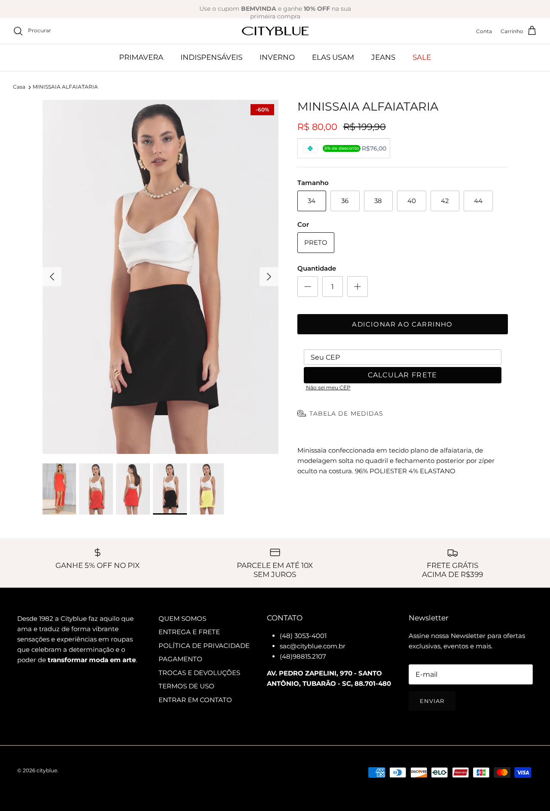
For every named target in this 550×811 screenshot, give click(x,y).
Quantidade (316, 268)
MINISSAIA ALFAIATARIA (65, 87)
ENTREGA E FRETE (189, 632)
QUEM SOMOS (182, 618)
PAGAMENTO (180, 659)
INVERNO (277, 57)
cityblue (47, 770)
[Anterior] (52, 276)
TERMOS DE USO (186, 686)
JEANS (383, 57)
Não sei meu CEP (328, 387)
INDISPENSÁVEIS (211, 57)
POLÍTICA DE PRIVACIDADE (204, 645)
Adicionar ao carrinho (402, 324)
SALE (421, 57)
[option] (160, 277)
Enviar (432, 700)
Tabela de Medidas (346, 413)
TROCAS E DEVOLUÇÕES (199, 673)
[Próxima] (269, 276)
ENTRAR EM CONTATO (195, 700)
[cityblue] (275, 31)
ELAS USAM (333, 57)
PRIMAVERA (141, 57)
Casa (19, 87)
